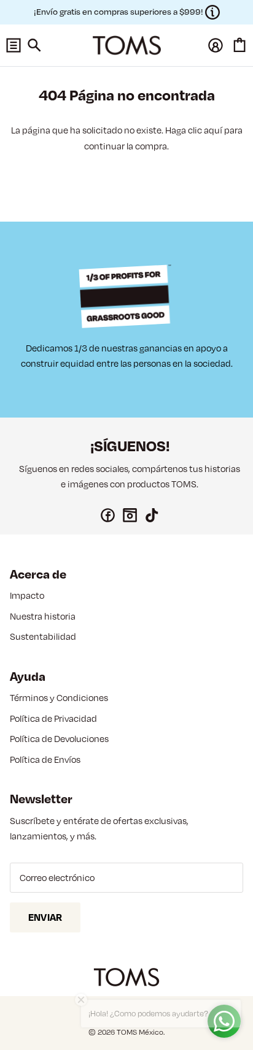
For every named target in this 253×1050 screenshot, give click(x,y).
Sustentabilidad (43, 636)
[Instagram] (130, 515)
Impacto (27, 595)
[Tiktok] (152, 515)
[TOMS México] (126, 45)
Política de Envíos (45, 759)
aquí (213, 130)
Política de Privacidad (53, 718)
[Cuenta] (212, 45)
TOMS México (140, 1032)
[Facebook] (108, 515)
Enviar (45, 917)
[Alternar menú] (13, 45)
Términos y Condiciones (59, 697)
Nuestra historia (43, 616)
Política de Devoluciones (59, 738)
